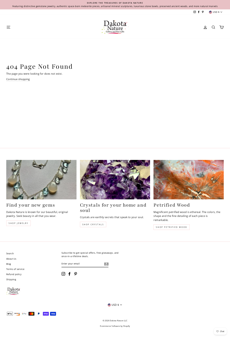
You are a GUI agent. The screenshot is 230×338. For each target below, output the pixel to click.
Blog (8, 263)
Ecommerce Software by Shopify (115, 326)
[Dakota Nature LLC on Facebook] (69, 274)
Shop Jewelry (18, 223)
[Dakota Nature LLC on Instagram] (63, 274)
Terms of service (15, 269)
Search (10, 253)
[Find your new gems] (41, 179)
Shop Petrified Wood (171, 227)
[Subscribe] (106, 264)
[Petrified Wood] (188, 179)
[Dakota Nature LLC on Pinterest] (75, 274)
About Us (11, 258)
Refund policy (13, 274)
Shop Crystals (93, 224)
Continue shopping (18, 79)
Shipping (11, 279)
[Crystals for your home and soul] (115, 179)
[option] (115, 5)
